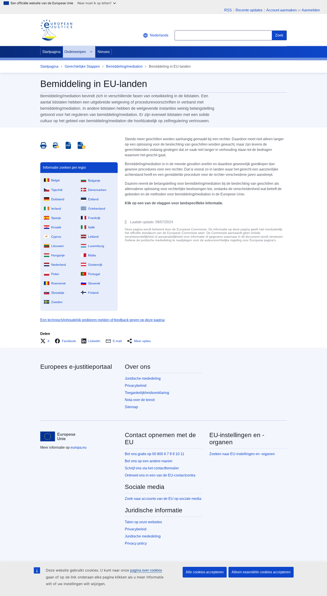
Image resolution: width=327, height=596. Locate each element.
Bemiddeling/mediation (124, 66)
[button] (46, 341)
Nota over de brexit (140, 400)
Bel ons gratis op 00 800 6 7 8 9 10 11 (154, 454)
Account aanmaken (281, 10)
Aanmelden (311, 10)
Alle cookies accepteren (205, 572)
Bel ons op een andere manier (148, 461)
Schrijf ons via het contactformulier (152, 468)
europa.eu (79, 447)
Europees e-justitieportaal (76, 366)
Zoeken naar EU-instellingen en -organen (242, 454)
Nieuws (104, 52)
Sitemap (131, 407)
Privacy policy (136, 543)
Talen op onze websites (143, 522)
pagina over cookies (146, 570)
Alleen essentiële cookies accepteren (261, 572)
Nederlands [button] (159, 35)
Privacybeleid (135, 385)
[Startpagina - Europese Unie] (58, 436)
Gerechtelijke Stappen (82, 66)
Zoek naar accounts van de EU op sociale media (163, 499)
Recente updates (249, 10)
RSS (228, 10)
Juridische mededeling (143, 378)
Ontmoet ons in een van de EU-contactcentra (160, 475)
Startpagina (51, 52)
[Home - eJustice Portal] (56, 30)
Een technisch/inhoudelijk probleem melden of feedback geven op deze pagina (102, 320)
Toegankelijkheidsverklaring (147, 393)
